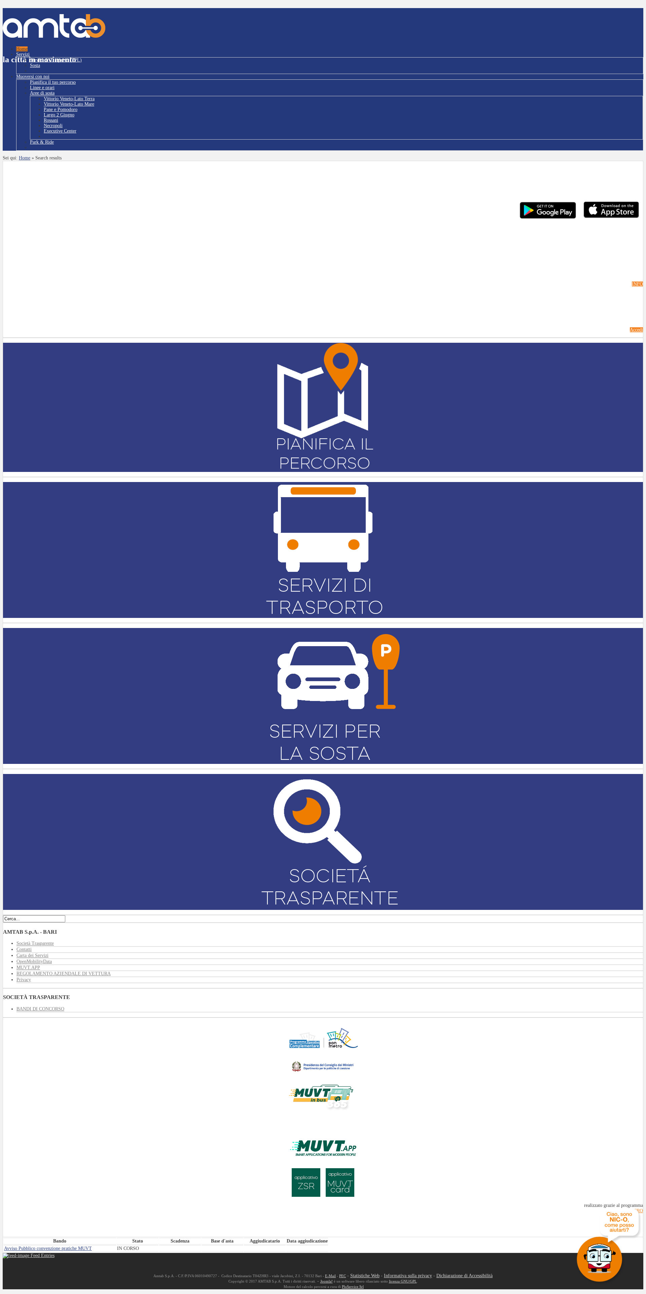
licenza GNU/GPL (403, 1281)
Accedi (636, 329)
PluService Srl (353, 1287)
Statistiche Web (365, 1275)
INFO (637, 284)
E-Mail (330, 1276)
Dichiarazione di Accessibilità (464, 1275)
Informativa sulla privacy (408, 1275)
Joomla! (326, 1281)
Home (24, 157)
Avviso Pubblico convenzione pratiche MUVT (48, 1248)
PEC (342, 1276)
